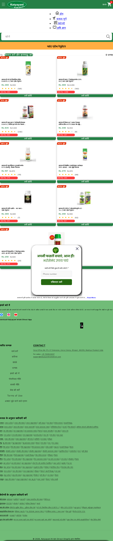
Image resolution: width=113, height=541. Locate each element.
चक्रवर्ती (22, 499)
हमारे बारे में (14, 373)
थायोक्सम (9, 499)
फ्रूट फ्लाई (40, 479)
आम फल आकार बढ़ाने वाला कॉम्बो (23, 519)
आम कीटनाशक (15, 463)
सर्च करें (14, 351)
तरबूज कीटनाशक (10, 479)
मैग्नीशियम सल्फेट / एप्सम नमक (55, 511)
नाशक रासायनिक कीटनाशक (35, 499)
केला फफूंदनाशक (27, 467)
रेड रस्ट (69, 463)
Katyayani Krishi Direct (52, 539)
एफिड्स (37, 471)
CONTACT (39, 345)
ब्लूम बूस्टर (77, 507)
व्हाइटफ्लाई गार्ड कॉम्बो (59, 519)
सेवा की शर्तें (15, 390)
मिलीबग (47, 467)
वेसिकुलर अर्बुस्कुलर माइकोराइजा (91, 507)
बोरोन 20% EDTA (67, 507)
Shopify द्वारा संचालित (71, 539)
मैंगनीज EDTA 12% (79, 511)
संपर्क (15, 362)
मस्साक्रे (12, 515)
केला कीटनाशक (16, 467)
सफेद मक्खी (54, 479)
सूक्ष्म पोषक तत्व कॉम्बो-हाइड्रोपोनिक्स (78, 519)
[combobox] (56, 36)
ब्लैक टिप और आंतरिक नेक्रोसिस (42, 463)
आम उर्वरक (6, 463)
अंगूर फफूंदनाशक (28, 475)
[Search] (108, 36)
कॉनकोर (15, 503)
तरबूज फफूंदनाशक (22, 479)
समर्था (38, 503)
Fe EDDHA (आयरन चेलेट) (35, 511)
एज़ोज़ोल (22, 503)
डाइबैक (64, 463)
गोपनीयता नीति (15, 379)
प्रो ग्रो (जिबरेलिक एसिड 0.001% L (48, 507)
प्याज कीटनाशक (17, 471)
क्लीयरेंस (18, 515)
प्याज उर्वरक (7, 471)
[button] (5, 4)
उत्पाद (14, 367)
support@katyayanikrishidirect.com (47, 356)
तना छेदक (50, 475)
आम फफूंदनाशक (26, 463)
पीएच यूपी (68, 511)
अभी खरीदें (28, 95)
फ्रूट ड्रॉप (56, 463)
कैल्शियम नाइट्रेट (20, 511)
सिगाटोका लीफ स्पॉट (67, 467)
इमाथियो (16, 499)
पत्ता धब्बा (57, 471)
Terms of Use (15, 395)
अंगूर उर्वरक (7, 475)
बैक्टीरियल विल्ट (55, 467)
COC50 (9, 503)
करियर (15, 356)
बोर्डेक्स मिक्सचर (30, 503)
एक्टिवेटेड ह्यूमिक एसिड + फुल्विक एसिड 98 (22, 507)
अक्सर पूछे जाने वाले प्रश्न (16, 401)
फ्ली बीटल (43, 475)
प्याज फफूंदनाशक (28, 471)
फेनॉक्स (25, 515)
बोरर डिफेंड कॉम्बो (96, 519)
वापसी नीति (14, 384)
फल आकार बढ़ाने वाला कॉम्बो (42, 519)
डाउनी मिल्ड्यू (49, 471)
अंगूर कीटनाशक (16, 475)
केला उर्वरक (7, 467)
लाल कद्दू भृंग (32, 479)
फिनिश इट (47, 499)
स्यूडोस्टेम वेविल (38, 467)
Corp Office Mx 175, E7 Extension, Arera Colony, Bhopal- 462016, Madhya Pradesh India (68, 350)
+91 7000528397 (48, 354)
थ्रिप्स (42, 471)
